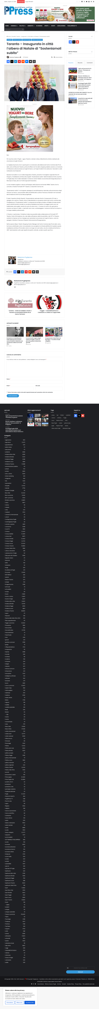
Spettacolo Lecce (9, 880)
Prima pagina (8, 777)
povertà (7, 772)
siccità (6, 842)
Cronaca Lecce (9, 543)
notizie (60, 423)
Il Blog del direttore (10, 647)
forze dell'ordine (9, 630)
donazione (7, 565)
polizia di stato (67, 423)
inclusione (7, 661)
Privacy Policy (78, 984)
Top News (7, 926)
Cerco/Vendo (61, 25)
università (7, 938)
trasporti (7, 928)
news (6, 724)
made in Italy (8, 688)
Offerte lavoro (8, 738)
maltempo (7, 692)
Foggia (64, 417)
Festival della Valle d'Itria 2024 (12, 618)
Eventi (53, 25)
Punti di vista (8, 801)
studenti (7, 907)
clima (6, 509)
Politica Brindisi (9, 750)
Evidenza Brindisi (9, 603)
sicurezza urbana (9, 851)
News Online (8, 728)
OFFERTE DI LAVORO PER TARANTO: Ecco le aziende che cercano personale (80, 93)
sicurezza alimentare (10, 846)
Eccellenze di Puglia (10, 570)
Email (8, 385)
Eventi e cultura (17, 39)
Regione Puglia (59, 425)
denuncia (7, 560)
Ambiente (30, 25)
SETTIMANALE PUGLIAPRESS (12, 839)
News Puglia (54, 423)
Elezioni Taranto (9, 579)
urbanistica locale (9, 943)
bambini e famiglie (9, 490)
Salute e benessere (37, 39)
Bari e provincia (9, 495)
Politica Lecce (8, 760)
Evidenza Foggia (9, 606)
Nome (8, 379)
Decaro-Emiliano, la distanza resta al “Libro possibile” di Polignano (85, 77)
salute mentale (9, 825)
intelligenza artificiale (10, 675)
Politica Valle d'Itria (10, 769)
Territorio (7, 923)
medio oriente (8, 697)
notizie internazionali (10, 731)
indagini (7, 663)
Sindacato (7, 854)
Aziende (7, 488)
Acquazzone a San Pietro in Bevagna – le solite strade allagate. (53, 339)
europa (7, 591)
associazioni (8, 483)
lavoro (6, 683)
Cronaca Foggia (9, 541)
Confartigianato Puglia (10, 521)
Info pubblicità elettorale (88, 984)
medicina (7, 695)
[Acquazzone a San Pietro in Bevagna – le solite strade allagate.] (53, 332)
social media (8, 856)
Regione (7, 806)
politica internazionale (10, 757)
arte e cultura (8, 473)
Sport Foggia (8, 895)
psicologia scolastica (10, 789)
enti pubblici (8, 589)
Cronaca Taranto (9, 545)
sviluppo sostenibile (10, 911)
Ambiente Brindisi (9, 456)
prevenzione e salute (10, 774)
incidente (7, 659)
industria (7, 666)
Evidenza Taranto (9, 610)
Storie (6, 902)
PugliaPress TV (72, 25)
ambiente (7, 452)
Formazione (8, 625)
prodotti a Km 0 (9, 781)
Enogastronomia (9, 584)
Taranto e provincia (10, 914)
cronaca (53, 417)
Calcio (6, 502)
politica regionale (9, 765)
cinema (7, 505)
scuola (6, 830)
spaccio (7, 866)
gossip (6, 644)
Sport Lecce (8, 897)
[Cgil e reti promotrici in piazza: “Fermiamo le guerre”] (73, 71)
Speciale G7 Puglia (9, 868)
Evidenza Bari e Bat (10, 601)
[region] (20, 997)
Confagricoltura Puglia (10, 519)
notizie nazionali (9, 736)
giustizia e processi (10, 642)
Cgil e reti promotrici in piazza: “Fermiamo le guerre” (84, 70)
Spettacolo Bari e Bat (10, 873)
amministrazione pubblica (11, 466)
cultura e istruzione (10, 550)
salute (6, 820)
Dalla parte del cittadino (11, 555)
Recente (80, 62)
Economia (39, 25)
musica (7, 719)
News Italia (8, 726)
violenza (7, 952)
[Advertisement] (34, 244)
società (7, 861)
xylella (6, 962)
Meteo (6, 700)
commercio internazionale (11, 514)
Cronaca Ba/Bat (9, 533)
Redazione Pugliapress (14, 57)
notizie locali (8, 733)
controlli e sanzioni (9, 524)
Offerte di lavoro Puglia (50, 984)
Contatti (64, 984)
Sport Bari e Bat (9, 890)
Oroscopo (7, 741)
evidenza (59, 417)
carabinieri (68, 415)
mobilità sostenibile (10, 707)
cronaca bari (8, 536)
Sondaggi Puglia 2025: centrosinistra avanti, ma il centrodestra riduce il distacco (84, 86)
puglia (53, 425)
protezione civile (9, 786)
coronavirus (8, 526)
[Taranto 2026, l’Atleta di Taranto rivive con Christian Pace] (30, 416)
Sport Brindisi (8, 892)
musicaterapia (8, 721)
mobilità (7, 704)
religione (7, 808)
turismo (7, 933)
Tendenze (7, 921)
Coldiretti (7, 512)
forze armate (8, 627)
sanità (6, 827)
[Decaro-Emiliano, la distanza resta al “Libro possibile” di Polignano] (73, 78)
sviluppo (7, 909)
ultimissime (8, 936)
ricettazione (8, 815)
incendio (7, 654)
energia (7, 582)
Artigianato (8, 478)
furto (6, 637)
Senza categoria (9, 832)
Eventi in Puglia (26, 39)
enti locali (7, 586)
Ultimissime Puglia (66, 428)
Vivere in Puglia (9, 957)
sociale (7, 858)
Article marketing (9, 476)
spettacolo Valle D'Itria (10, 885)
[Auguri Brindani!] (38, 420)
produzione (8, 784)
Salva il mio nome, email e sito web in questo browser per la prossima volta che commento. (30, 392)
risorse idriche (8, 818)
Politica (22, 25)
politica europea (9, 753)
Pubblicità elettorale (10, 791)
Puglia (6, 793)
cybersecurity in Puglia (11, 553)
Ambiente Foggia (9, 459)
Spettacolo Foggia (9, 878)
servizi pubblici (8, 837)
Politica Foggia (8, 755)
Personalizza (10, 1002)
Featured (7, 615)
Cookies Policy (70, 984)
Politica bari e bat (9, 748)
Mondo (7, 712)
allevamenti (8, 449)
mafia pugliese (8, 690)
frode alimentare (9, 632)
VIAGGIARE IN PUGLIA (10, 950)
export (6, 613)
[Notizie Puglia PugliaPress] (18, 10)
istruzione (7, 680)
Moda (6, 709)
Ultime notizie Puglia (56, 428)
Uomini (7, 940)
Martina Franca (59, 420)
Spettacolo (8, 871)
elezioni (7, 577)
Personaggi (8, 743)
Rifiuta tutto (19, 1002)
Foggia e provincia (9, 623)
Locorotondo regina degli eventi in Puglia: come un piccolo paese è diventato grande (33, 340)
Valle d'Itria (8, 945)
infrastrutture (8, 671)
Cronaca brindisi (9, 538)
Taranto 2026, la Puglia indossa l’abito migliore (36, 1)
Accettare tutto (30, 1002)
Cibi (7, 714)
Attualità (14, 36)
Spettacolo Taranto (10, 883)
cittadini (7, 507)
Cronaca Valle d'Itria (10, 548)
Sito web (38, 385)
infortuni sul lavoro (9, 668)
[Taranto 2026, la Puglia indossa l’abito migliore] (30, 424)
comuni (7, 517)
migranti (7, 702)
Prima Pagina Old (9, 779)
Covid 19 (7, 529)
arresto (7, 471)
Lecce (53, 420)
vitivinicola (7, 955)
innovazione (8, 673)
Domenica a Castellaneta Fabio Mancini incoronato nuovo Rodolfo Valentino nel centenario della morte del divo (15, 341)
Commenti (90, 62)
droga (6, 567)
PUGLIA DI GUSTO (9, 796)
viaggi (6, 948)
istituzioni (7, 678)
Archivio (59, 984)
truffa (6, 931)
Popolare (70, 62)
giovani (7, 639)
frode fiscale (8, 635)
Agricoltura (8, 442)
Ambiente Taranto (9, 464)
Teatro (6, 916)
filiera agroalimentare (10, 620)
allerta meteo (8, 447)
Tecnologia (8, 919)
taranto (66, 425)
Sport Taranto (8, 899)
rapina (6, 803)
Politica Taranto (9, 767)
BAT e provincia (9, 497)
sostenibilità (8, 863)
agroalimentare (9, 444)
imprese (7, 651)
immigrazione (8, 649)
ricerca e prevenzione (10, 810)
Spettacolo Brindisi (9, 875)
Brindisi (62, 415)
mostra (7, 716)
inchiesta (7, 656)
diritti (6, 562)
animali (7, 468)
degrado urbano (9, 558)
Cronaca (13, 25)
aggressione (8, 440)
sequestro (7, 834)
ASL (6, 480)
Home (7, 25)
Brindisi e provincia (10, 500)
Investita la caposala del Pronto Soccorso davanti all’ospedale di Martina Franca (85, 101)
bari (57, 415)
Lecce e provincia (9, 685)
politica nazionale (9, 762)
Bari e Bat (7, 493)
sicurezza (7, 844)
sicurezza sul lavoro (10, 849)
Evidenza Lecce (9, 608)
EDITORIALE (8, 574)
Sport (46, 25)
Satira (7, 904)
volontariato (8, 960)
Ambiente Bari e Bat (10, 454)
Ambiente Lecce (9, 461)
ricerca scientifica (9, 813)
